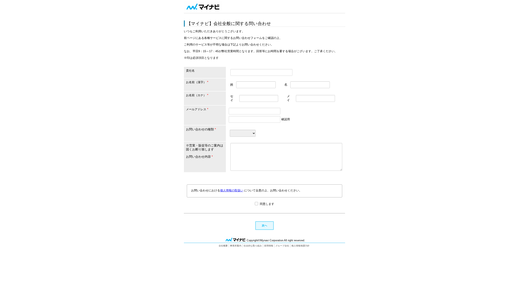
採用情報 (268, 245)
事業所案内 (235, 245)
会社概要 (223, 245)
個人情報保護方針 (300, 245)
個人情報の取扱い (231, 190)
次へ (264, 225)
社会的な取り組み (253, 245)
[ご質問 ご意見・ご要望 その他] (243, 133)
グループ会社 (282, 245)
